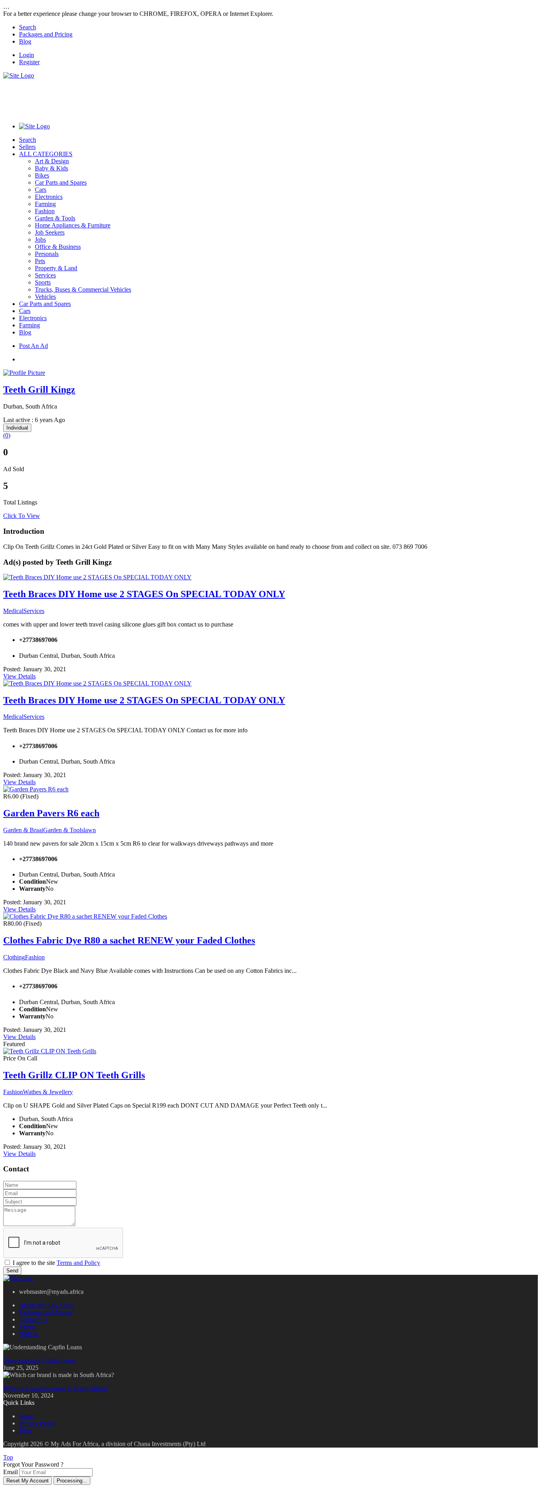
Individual (17, 428)
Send (12, 1271)
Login (26, 55)
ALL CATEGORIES (45, 154)
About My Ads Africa (46, 1305)
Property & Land (56, 268)
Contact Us (33, 1319)
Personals (47, 253)
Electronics (49, 196)
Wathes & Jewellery (48, 1092)
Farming (45, 204)
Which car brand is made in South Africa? (55, 1388)
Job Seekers (50, 232)
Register (29, 62)
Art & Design (52, 161)
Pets (40, 261)
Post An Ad (33, 345)
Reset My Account (27, 1481)
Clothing (14, 957)
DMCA (28, 1333)
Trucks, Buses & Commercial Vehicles (83, 289)
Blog (25, 41)
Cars (40, 189)
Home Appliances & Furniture (72, 225)
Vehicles (45, 296)
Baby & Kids (51, 168)
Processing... (72, 1481)
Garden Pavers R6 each (51, 813)
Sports (43, 282)
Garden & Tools (55, 218)
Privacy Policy (37, 1423)
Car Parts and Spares (61, 182)
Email (10, 1472)
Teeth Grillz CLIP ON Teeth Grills (74, 1075)
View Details (19, 676)
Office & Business (58, 246)
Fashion (45, 211)
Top (8, 1457)
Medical (13, 610)
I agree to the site (56, 1262)
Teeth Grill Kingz (39, 389)
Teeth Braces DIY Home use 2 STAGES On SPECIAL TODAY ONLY (144, 594)
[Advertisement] (147, 97)
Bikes (42, 175)
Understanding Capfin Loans (39, 1360)
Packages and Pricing (45, 34)
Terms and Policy (78, 1262)
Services (45, 275)
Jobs (40, 239)
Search (27, 27)
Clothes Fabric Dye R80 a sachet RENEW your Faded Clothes (129, 940)
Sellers (27, 146)
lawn (90, 830)
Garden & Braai (23, 830)
